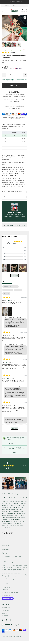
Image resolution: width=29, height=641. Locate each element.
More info (14, 452)
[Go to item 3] (13, 44)
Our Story (5, 553)
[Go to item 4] (18, 44)
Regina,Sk (18, 636)
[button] (14, 68)
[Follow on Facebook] (3, 620)
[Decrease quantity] (4, 75)
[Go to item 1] (4, 44)
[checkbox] (6, 293)
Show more (14, 428)
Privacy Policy (6, 607)
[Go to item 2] (8, 44)
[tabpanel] (14, 358)
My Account (6, 545)
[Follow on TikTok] (10, 620)
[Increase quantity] (25, 75)
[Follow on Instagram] (6, 620)
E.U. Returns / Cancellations (11, 557)
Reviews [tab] (7, 282)
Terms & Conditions (5, 614)
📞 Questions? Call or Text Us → (14, 225)
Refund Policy (6, 610)
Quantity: (12, 74)
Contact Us (5, 549)
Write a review (14, 275)
